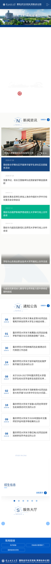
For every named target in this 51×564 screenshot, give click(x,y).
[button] (19, 22)
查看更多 (43, 119)
